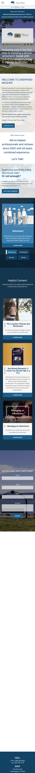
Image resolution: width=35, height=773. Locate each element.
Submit (17, 516)
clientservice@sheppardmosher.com (14, 14)
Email (17, 484)
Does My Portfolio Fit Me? (17, 17)
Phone (17, 494)
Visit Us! (28, 14)
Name (17, 475)
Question (17, 503)
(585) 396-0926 (20, 760)
